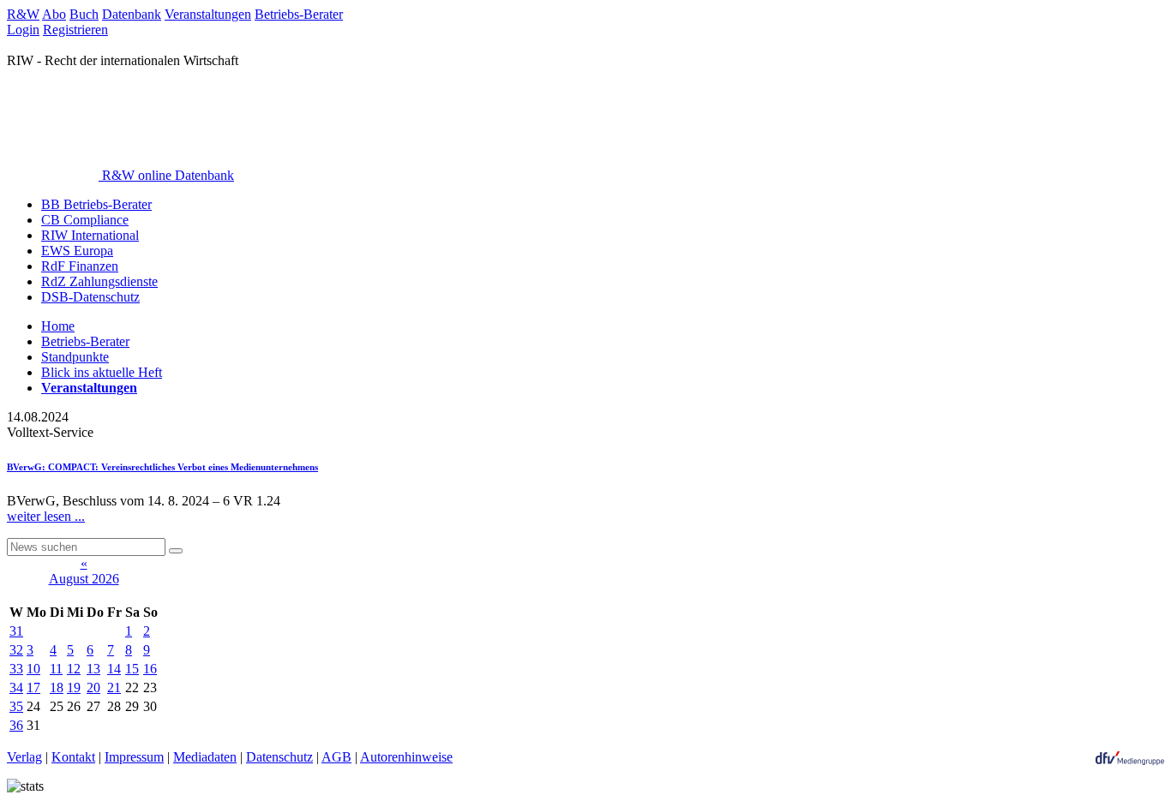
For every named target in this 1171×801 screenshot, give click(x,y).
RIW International (90, 235)
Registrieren (75, 29)
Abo (54, 14)
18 (56, 687)
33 (16, 668)
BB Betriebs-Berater (96, 204)
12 (74, 668)
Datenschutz (279, 757)
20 (93, 687)
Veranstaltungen (208, 14)
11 (56, 668)
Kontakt (73, 757)
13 (93, 668)
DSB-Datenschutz (90, 297)
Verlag (24, 757)
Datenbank (131, 14)
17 (33, 687)
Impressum (134, 757)
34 (16, 687)
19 (74, 687)
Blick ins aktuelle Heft (101, 372)
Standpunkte (75, 357)
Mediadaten (205, 757)
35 (16, 706)
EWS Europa (77, 250)
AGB (336, 757)
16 (150, 668)
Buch (84, 14)
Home (58, 326)
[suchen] (176, 550)
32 (16, 650)
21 (114, 687)
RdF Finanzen (79, 266)
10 (33, 668)
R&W (23, 14)
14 (114, 668)
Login (23, 29)
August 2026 (84, 578)
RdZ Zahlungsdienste (99, 281)
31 (16, 631)
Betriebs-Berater (299, 14)
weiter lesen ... (46, 516)
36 (16, 725)
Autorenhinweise (406, 757)
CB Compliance (85, 219)
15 (132, 668)
